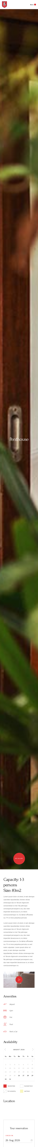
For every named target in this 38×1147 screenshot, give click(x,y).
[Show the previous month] (5, 1049)
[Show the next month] (32, 1049)
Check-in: (10, 1135)
